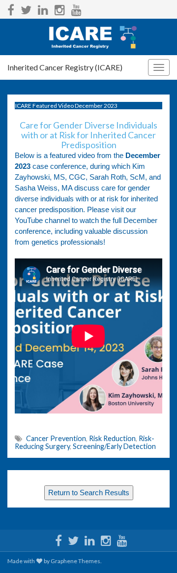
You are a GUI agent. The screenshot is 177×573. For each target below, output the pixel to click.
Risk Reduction (112, 438)
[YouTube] (76, 8)
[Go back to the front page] (88, 37)
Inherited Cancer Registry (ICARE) (64, 67)
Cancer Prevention (56, 438)
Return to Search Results (88, 493)
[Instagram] (60, 8)
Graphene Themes (75, 561)
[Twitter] (26, 8)
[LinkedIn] (43, 8)
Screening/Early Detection (114, 446)
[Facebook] (10, 8)
